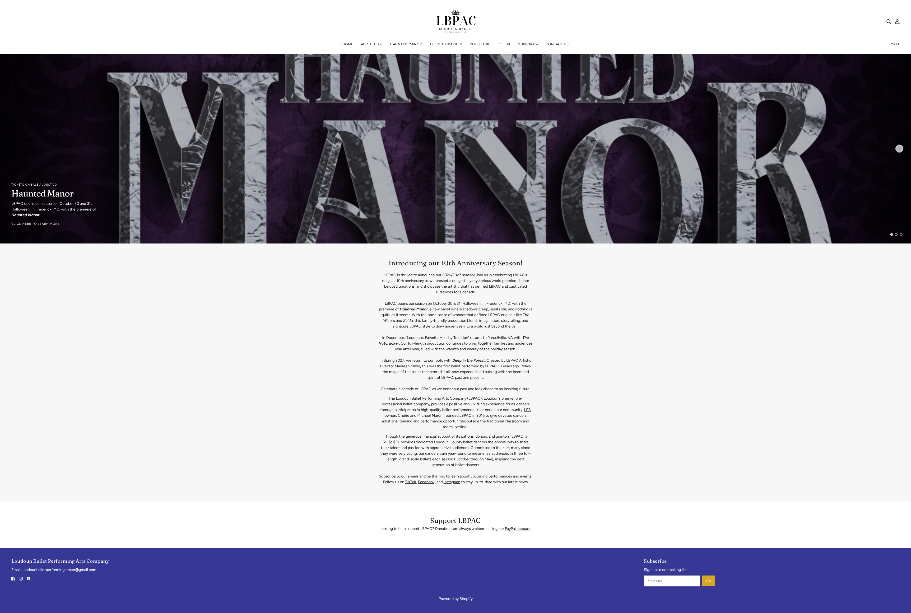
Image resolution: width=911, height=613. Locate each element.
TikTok (410, 482)
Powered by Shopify (456, 598)
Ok (708, 581)
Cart (895, 44)
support (444, 436)
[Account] (897, 21)
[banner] (455, 21)
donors (481, 436)
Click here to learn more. (35, 223)
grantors (503, 436)
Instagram (452, 482)
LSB (527, 409)
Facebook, (427, 482)
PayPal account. (518, 528)
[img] (888, 21)
